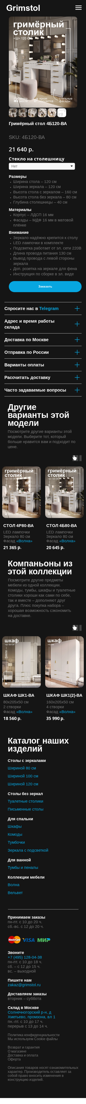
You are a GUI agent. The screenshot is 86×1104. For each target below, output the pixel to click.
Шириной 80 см (22, 768)
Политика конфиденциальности (34, 1035)
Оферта (14, 1059)
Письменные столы (25, 809)
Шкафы (15, 826)
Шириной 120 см (23, 784)
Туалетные (18, 801)
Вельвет (15, 893)
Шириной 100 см (23, 776)
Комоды (15, 834)
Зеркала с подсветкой (28, 850)
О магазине (17, 1051)
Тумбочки (16, 842)
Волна (13, 885)
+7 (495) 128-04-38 (25, 957)
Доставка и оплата (23, 1055)
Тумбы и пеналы (23, 867)
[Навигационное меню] (78, 8)
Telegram (49, 308)
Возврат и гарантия (24, 1047)
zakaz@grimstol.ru (24, 985)
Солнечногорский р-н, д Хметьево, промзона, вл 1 (31, 1014)
